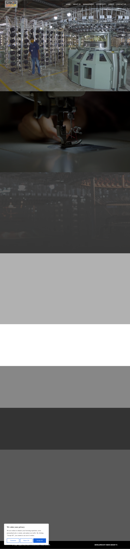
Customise (13, 540)
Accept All (40, 540)
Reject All (26, 540)
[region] (26, 534)
